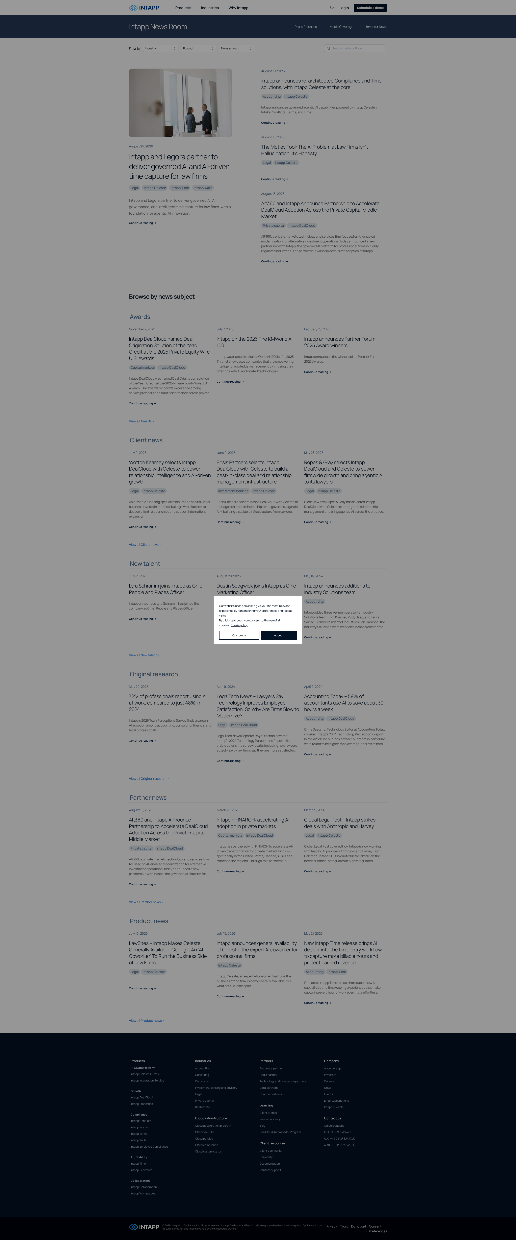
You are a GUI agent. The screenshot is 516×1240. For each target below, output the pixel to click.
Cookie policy (239, 625)
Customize (239, 635)
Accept (279, 635)
